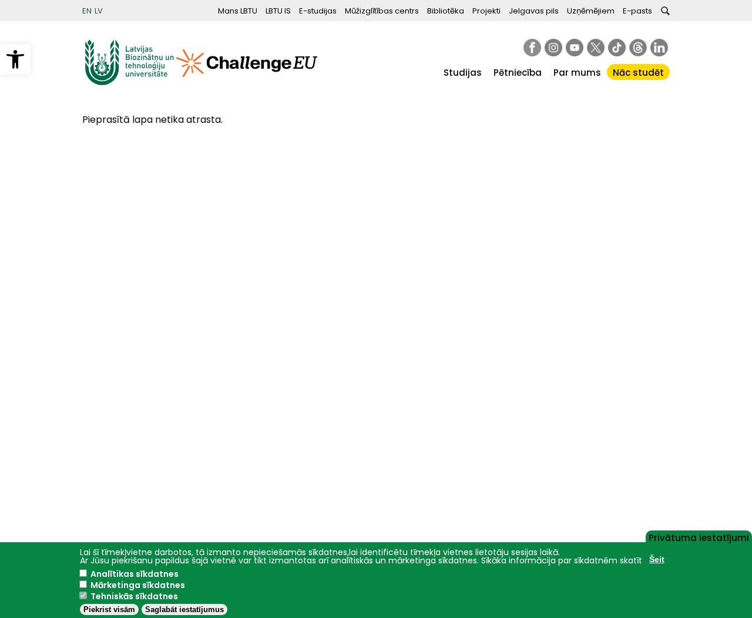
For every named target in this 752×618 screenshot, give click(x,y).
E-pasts (637, 11)
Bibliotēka (445, 11)
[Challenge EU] (246, 82)
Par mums (577, 72)
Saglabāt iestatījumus (184, 609)
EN (87, 10)
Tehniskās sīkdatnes (134, 596)
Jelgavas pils (534, 11)
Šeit (656, 559)
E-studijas (318, 11)
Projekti (486, 11)
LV (99, 10)
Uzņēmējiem (591, 11)
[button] (15, 59)
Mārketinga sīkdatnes (137, 585)
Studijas (463, 72)
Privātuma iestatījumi (699, 537)
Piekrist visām (109, 609)
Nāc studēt (638, 72)
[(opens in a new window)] (532, 47)
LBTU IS (278, 11)
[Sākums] (129, 82)
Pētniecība (518, 72)
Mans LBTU (237, 11)
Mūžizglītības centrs (382, 11)
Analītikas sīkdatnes (134, 574)
